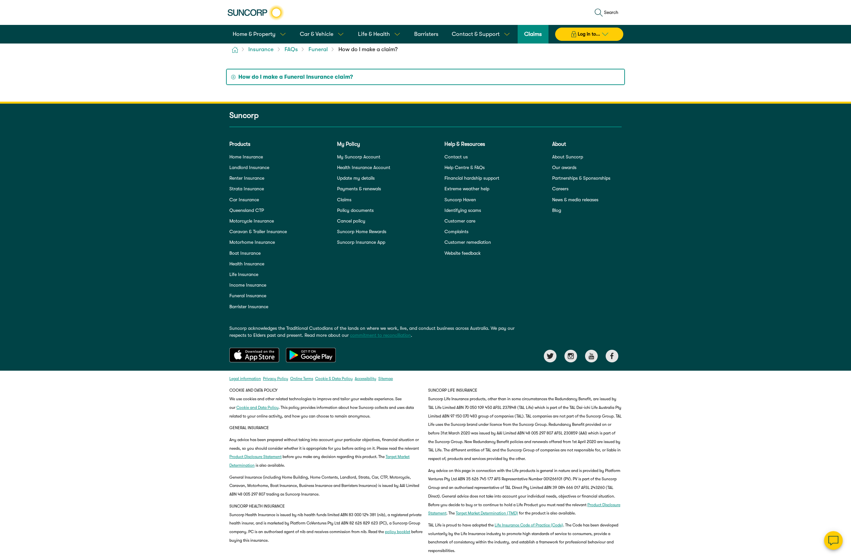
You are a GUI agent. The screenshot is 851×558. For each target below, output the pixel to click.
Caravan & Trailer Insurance (258, 231)
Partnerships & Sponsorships (581, 178)
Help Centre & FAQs (464, 167)
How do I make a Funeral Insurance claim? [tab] (295, 77)
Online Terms (301, 378)
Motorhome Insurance (252, 242)
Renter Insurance (246, 178)
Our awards (564, 167)
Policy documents (355, 210)
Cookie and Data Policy (257, 407)
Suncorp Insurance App (361, 242)
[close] (841, 474)
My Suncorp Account (358, 156)
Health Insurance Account (363, 167)
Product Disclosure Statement (255, 456)
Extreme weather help (466, 188)
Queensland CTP (246, 210)
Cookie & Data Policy (334, 378)
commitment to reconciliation (380, 335)
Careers (560, 188)
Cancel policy (351, 221)
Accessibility (365, 378)
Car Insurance (244, 199)
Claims (344, 199)
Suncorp (244, 115)
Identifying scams (462, 210)
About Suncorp (567, 156)
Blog (556, 210)
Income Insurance (247, 285)
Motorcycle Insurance (251, 221)
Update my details (356, 178)
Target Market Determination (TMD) (487, 513)
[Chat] (833, 540)
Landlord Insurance (249, 167)
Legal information (245, 378)
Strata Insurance (246, 188)
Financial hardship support (471, 178)
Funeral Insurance (247, 295)
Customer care (459, 221)
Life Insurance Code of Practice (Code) (529, 525)
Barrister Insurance (248, 306)
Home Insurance (246, 156)
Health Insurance (246, 263)
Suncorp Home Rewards (361, 231)
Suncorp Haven (460, 199)
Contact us (456, 156)
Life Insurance (243, 274)
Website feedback (462, 253)
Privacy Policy (275, 378)
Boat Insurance (245, 253)
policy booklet (397, 531)
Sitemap (385, 378)
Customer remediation (467, 242)
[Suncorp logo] (256, 12)
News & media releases (575, 199)
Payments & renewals (359, 188)
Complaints (456, 231)
